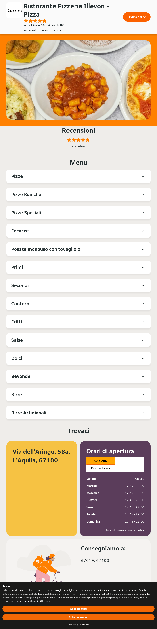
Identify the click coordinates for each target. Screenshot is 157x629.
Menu (45, 30)
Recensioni (30, 30)
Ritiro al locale (100, 468)
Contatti (58, 30)
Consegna (100, 460)
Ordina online (137, 17)
